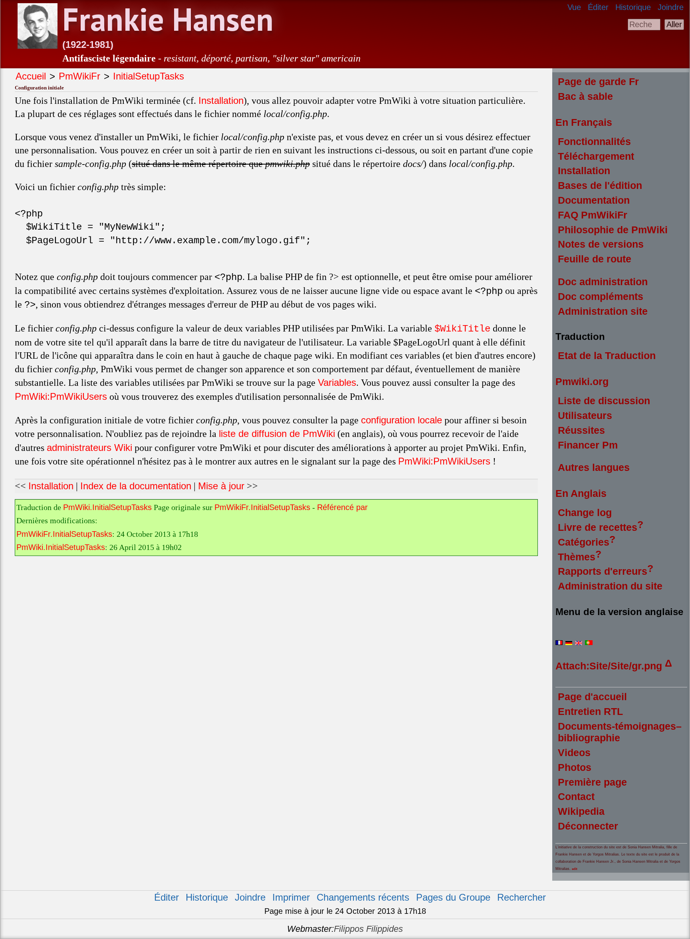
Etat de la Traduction (607, 355)
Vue (574, 7)
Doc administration (603, 281)
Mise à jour (221, 485)
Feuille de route (594, 258)
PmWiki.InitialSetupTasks (107, 507)
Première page (592, 782)
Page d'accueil (592, 696)
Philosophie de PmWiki (613, 229)
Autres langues (594, 467)
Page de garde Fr (598, 81)
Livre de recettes (597, 527)
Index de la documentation (135, 485)
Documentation (594, 200)
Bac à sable (585, 96)
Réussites (581, 430)
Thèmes (576, 556)
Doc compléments (600, 296)
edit (574, 869)
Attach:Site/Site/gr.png (608, 665)
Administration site (603, 311)
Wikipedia (581, 811)
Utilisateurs (585, 415)
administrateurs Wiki (89, 447)
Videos (574, 752)
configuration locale (401, 420)
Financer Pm (588, 445)
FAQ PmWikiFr (592, 214)
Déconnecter (588, 826)
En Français (583, 122)
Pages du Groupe (453, 897)
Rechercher (521, 897)
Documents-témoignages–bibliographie (620, 732)
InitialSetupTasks (148, 76)
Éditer (598, 7)
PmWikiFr (79, 76)
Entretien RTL (590, 711)
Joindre (671, 7)
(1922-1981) (87, 44)
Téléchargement (596, 156)
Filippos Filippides (368, 929)
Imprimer (291, 897)
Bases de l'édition (600, 185)
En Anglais (581, 493)
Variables (337, 382)
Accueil (31, 76)
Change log (585, 512)
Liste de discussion (604, 400)
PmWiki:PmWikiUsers (61, 396)
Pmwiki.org (582, 381)
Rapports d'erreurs (602, 571)
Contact (576, 796)
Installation (221, 100)
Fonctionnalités (594, 141)
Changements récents (363, 897)
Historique (633, 7)
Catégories (583, 542)
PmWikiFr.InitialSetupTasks (262, 507)
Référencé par (342, 507)
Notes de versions (601, 244)
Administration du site (610, 586)
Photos (574, 767)
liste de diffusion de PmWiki (277, 433)
